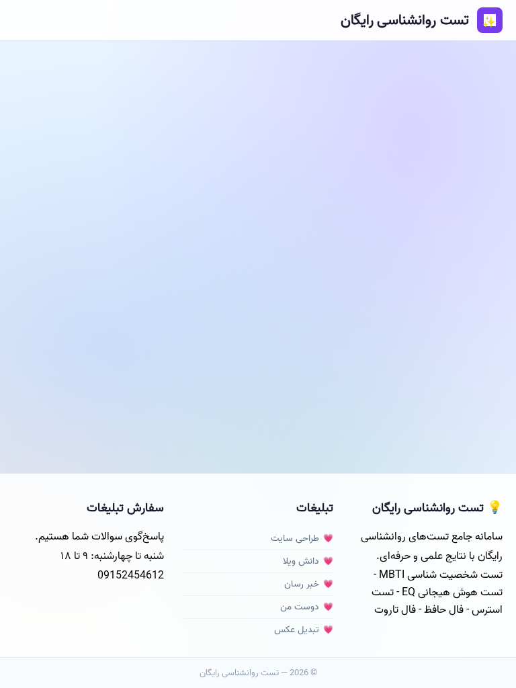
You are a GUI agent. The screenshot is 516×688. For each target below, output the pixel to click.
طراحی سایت (295, 538)
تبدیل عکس (296, 630)
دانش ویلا (301, 561)
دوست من (299, 607)
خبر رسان (301, 584)
